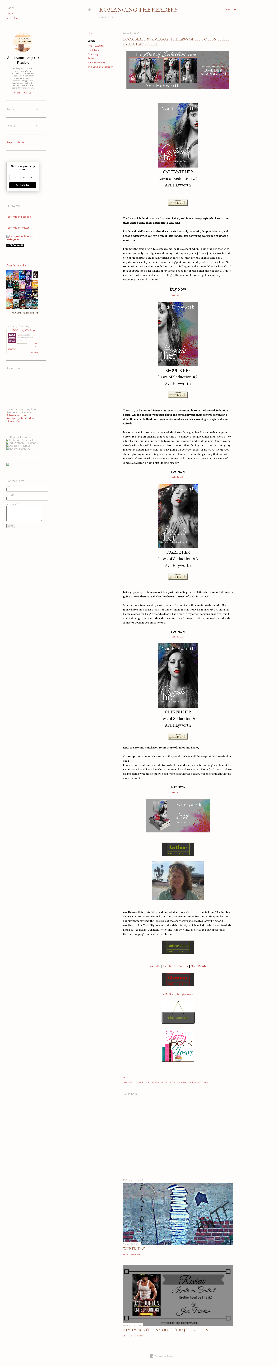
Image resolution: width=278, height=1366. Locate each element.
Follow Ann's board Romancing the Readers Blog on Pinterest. (20, 418)
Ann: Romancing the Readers (23, 60)
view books (34, 352)
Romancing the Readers (138, 9)
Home (10, 13)
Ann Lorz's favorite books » (25, 313)
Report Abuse (15, 142)
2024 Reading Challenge (22, 330)
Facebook (169, 966)
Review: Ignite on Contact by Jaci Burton (165, 1329)
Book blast (94, 50)
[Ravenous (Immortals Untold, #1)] (36, 278)
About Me (106, 17)
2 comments (137, 1254)
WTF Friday (134, 1248)
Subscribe (23, 185)
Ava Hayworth (96, 45)
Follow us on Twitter (17, 227)
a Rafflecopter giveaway (178, 994)
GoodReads (198, 966)
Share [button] (91, 33)
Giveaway (93, 54)
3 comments (137, 1336)
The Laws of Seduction (100, 66)
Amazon (177, 295)
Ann (19, 334)
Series (91, 58)
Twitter (183, 966)
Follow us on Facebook (19, 216)
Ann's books (16, 265)
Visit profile (23, 92)
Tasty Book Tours (97, 62)
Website (155, 966)
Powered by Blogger (164, 1356)
